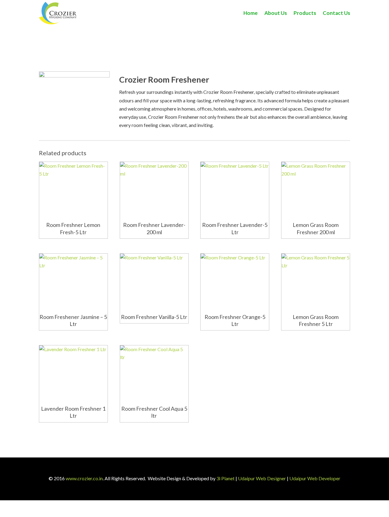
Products (305, 13)
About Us (275, 13)
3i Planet (225, 478)
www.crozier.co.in (84, 478)
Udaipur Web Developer (314, 478)
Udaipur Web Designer (262, 478)
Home (250, 13)
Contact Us (336, 13)
